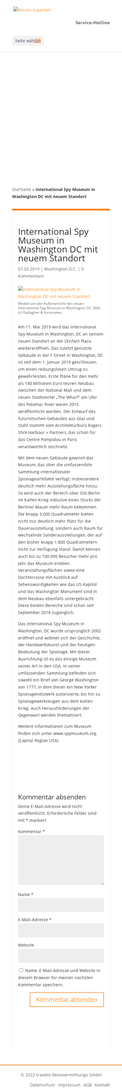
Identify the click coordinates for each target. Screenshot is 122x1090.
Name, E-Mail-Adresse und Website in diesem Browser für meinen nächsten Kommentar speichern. (59, 977)
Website (26, 945)
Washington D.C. (60, 269)
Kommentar (31, 831)
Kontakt (102, 1085)
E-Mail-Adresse (35, 919)
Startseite (21, 189)
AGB (88, 1085)
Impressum (69, 1085)
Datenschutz (42, 1085)
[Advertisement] (61, 115)
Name (25, 894)
